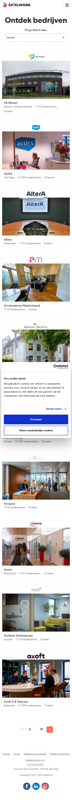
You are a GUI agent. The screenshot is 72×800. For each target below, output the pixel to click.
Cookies (6, 754)
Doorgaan (36, 419)
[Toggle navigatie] (67, 5)
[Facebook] (27, 786)
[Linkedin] (36, 786)
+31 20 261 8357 (35, 764)
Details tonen (54, 408)
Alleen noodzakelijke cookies (36, 430)
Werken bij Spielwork (60, 754)
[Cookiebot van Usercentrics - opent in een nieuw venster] (53, 367)
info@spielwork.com (35, 760)
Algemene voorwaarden (35, 754)
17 (41, 729)
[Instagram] (45, 786)
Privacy (17, 754)
